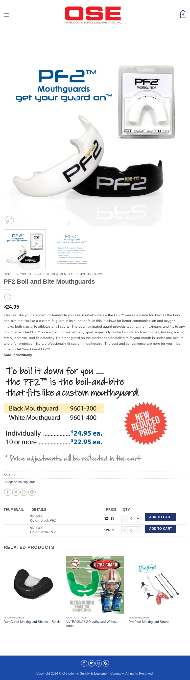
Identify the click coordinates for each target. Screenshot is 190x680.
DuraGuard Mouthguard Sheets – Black (32, 622)
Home (8, 274)
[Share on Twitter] (16, 492)
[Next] (176, 134)
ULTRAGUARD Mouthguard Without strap (92, 624)
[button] (6, 15)
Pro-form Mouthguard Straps (149, 622)
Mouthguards (91, 274)
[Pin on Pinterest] (32, 492)
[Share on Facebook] (7, 492)
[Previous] (13, 134)
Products (25, 274)
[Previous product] (7, 297)
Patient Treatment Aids (56, 274)
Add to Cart (160, 517)
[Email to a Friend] (24, 492)
